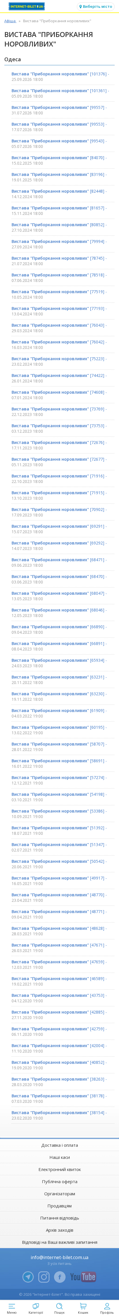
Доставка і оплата (59, 1145)
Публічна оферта (59, 1181)
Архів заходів (59, 1230)
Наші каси (59, 1157)
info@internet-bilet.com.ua (59, 1257)
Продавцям (59, 1206)
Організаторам (59, 1193)
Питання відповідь (59, 1218)
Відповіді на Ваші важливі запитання (59, 1242)
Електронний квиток (59, 1169)
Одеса (12, 59)
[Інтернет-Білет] (27, 6)
